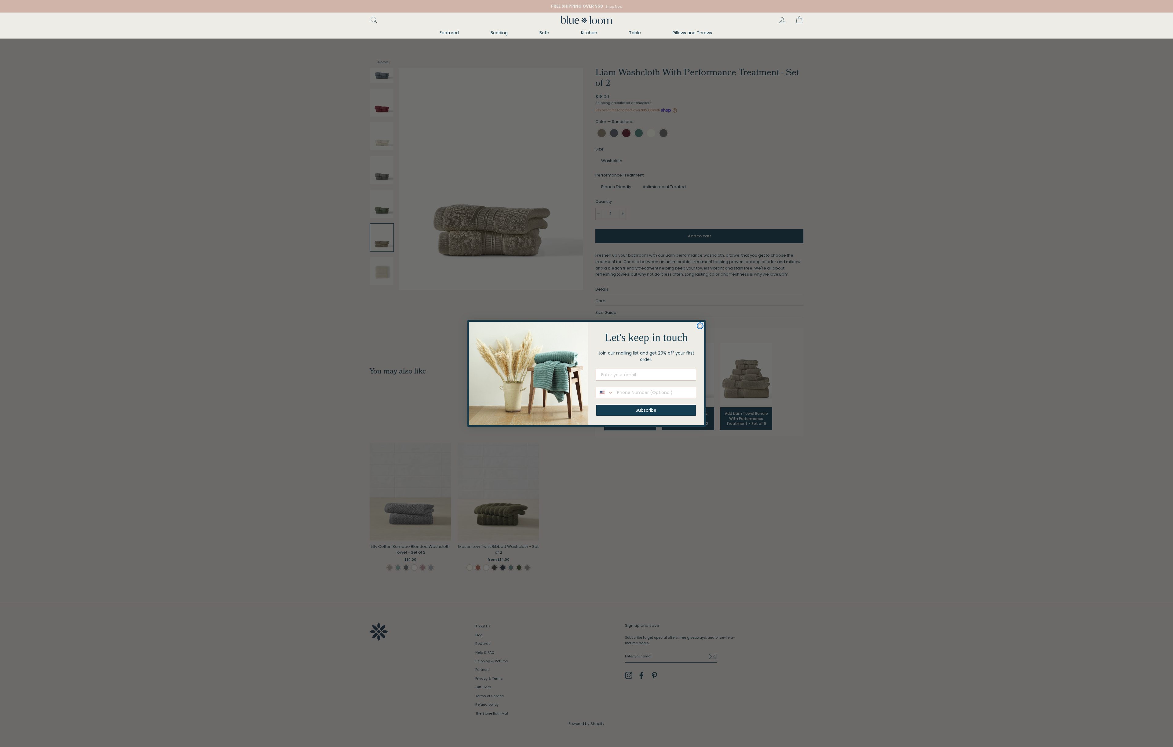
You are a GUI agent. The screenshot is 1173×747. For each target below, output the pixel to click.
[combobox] (605, 392)
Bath (544, 33)
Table (635, 33)
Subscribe (646, 410)
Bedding (499, 33)
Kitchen (589, 33)
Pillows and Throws (692, 33)
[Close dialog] (700, 326)
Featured (449, 33)
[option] (586, 6)
